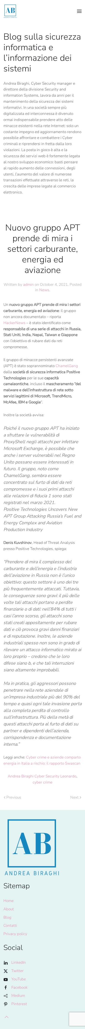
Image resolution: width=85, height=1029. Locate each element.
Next (74, 797)
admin (28, 284)
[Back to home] (10, 11)
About (8, 909)
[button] (79, 11)
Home (8, 900)
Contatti (10, 925)
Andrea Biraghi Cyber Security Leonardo (42, 776)
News (44, 290)
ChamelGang (67, 365)
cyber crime (42, 782)
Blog (7, 917)
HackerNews (14, 322)
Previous (13, 797)
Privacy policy (15, 933)
